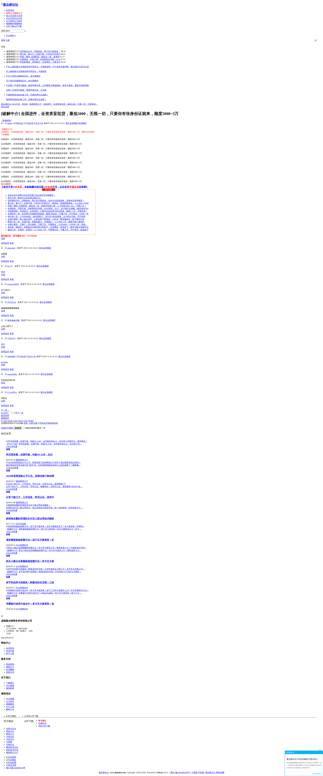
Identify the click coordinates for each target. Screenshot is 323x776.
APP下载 (14, 26)
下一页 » (5, 410)
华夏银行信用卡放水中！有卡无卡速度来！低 (30, 603)
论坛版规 (10, 685)
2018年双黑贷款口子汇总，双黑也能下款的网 (30, 476)
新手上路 (10, 653)
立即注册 (33, 423)
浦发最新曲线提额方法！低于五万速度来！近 (30, 539)
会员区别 (10, 648)
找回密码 (10, 664)
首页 (10, 10)
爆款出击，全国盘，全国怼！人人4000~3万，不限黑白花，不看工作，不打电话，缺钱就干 (48, 230)
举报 (12, 243)
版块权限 (10, 688)
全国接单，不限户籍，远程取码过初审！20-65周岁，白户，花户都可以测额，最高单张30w (48, 208)
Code (25, 421)
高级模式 (5, 418)
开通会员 (42, 723)
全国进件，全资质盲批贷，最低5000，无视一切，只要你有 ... (70, 104)
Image (10, 421)
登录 (26, 423)
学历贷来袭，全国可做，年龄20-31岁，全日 (29, 454)
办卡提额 (10, 699)
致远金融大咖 (13, 320)
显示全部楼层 (72, 123)
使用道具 (5, 243)
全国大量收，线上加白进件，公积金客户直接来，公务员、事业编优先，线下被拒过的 (46, 219)
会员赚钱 (10, 669)
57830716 (11, 338)
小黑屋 (194, 772)
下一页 (20, 413)
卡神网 (9, 742)
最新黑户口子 (12, 752)
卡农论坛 (10, 739)
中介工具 (10, 707)
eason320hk (12, 374)
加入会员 (14, 16)
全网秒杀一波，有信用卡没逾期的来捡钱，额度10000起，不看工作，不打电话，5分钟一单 (48, 214)
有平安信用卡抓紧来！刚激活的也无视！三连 (30, 582)
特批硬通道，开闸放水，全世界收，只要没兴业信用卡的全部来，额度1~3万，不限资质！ (48, 211)
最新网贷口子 (36, 104)
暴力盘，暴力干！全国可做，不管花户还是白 (40, 54)
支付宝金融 (21, 524)
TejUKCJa (11, 302)
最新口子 (14, 13)
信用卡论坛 (11, 729)
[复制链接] (6, 120)
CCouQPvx (12, 392)
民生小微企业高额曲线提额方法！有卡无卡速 (30, 561)
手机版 (201, 772)
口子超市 (14, 21)
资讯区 (25, 104)
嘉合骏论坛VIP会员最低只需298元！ (303, 759)
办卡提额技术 (22, 545)
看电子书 (10, 709)
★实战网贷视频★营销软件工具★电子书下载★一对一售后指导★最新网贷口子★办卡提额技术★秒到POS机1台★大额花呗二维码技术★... (304, 765)
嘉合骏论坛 (6, 104)
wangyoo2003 (13, 284)
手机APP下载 (44, 726)
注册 (8, 40)
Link (15, 421)
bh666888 (11, 356)
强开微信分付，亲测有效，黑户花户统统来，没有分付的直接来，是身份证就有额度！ (46, 200)
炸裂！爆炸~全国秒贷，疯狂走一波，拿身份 (39, 57)
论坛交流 (14, 18)
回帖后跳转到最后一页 (35, 428)
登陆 (3, 40)
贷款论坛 (10, 731)
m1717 (10, 266)
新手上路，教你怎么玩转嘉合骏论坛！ (25, 198)
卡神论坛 (10, 744)
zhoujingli (11, 248)
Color (5, 421)
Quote (20, 421)
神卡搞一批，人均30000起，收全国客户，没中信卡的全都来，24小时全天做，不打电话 (46, 216)
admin (9, 123)
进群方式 (10, 672)
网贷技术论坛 (12, 747)
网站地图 (220, 772)
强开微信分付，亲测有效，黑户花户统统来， (40, 51)
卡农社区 (10, 737)
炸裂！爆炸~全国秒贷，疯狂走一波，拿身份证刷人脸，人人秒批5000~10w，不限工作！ (47, 206)
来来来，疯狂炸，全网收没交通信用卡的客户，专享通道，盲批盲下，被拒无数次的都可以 (48, 227)
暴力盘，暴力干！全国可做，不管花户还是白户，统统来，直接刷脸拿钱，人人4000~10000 (48, 203)
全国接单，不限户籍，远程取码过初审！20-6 (40, 59)
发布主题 (5, 107)
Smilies (31, 421)
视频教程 (14, 24)
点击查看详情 (316, 774)
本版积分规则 (7, 428)
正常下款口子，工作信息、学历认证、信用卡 (30, 497)
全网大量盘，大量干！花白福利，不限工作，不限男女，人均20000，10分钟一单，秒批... (47, 224)
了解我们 (10, 683)
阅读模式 (83, 123)
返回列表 (5, 415)
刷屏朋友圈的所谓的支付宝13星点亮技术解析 (30, 518)
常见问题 (10, 651)
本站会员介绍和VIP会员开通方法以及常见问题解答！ (31, 195)
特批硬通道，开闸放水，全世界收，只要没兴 (40, 62)
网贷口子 (10, 734)
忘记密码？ (11, 36)
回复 (3, 238)
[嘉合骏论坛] (9, 4)
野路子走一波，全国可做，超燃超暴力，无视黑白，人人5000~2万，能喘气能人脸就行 (46, 222)
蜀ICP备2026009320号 (15, 768)
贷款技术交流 (12, 750)
